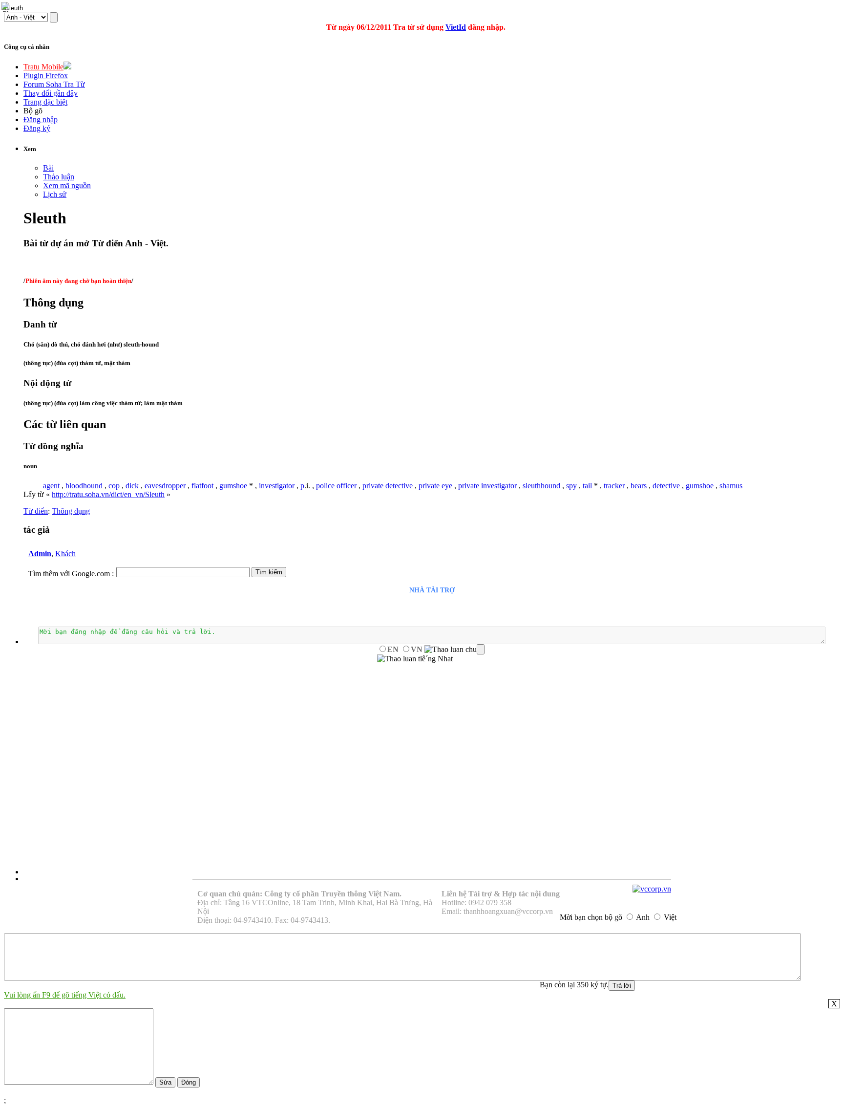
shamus (730, 485)
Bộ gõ (32, 111)
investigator (277, 485)
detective (666, 485)
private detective (387, 485)
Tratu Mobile (43, 67)
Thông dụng (71, 511)
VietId (455, 27)
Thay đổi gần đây (50, 93)
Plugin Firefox (45, 75)
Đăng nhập (40, 119)
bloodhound (84, 485)
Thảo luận (58, 177)
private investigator (487, 485)
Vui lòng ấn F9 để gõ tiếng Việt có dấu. (65, 995)
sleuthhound (541, 485)
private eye (435, 485)
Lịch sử (54, 194)
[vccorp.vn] (652, 889)
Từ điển (35, 511)
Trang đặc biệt (45, 102)
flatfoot (202, 485)
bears (639, 485)
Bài (48, 168)
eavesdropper (165, 485)
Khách (65, 553)
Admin (39, 553)
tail (588, 485)
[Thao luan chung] (454, 649)
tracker (614, 485)
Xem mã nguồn (67, 185)
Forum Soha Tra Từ (54, 84)
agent (51, 485)
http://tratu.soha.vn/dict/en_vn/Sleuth (108, 494)
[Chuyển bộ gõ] (6, 7)
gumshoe (234, 485)
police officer (336, 485)
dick (132, 485)
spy (571, 485)
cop (114, 485)
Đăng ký (36, 128)
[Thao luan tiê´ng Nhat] (415, 658)
